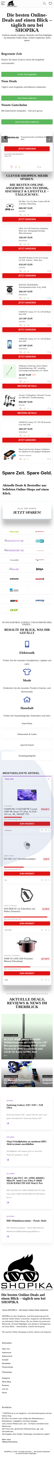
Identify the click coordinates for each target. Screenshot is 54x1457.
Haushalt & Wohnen (12, 955)
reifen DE (7, 156)
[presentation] (4, 139)
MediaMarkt (23, 241)
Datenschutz (7, 1356)
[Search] (44, 3)
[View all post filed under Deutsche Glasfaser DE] (14, 590)
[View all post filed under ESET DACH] (40, 541)
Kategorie (6, 1378)
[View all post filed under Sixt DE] (14, 569)
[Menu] (3, 3)
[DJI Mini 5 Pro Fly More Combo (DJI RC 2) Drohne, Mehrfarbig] (9, 206)
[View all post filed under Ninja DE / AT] (40, 569)
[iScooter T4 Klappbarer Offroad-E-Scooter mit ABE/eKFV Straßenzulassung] (9, 400)
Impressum (6, 1352)
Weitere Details (27, 386)
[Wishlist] (50, 3)
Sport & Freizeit (10, 905)
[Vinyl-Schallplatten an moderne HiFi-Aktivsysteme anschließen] (27, 1148)
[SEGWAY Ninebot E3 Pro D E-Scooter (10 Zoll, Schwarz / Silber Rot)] (9, 263)
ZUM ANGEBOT (27, 873)
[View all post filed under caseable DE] (14, 560)
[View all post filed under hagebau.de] (40, 532)
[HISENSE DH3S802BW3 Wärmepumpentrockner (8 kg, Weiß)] (9, 290)
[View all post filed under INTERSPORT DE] (14, 550)
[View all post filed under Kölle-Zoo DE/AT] (14, 532)
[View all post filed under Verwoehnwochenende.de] (40, 550)
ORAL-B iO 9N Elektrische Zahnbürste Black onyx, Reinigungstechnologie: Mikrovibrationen (33, 231)
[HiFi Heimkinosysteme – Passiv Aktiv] (27, 1227)
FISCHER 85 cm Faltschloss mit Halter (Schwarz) (19, 910)
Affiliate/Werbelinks (10, 1442)
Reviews (5, 1385)
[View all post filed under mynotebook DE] (40, 560)
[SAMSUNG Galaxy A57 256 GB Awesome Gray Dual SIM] (9, 427)
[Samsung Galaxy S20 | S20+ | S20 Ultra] (27, 1112)
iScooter (22, 405)
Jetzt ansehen (27, 149)
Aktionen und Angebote (13, 154)
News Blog (6, 1382)
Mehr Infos (6, 1439)
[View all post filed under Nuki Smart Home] (40, 590)
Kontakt (5, 1360)
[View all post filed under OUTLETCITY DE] (14, 541)
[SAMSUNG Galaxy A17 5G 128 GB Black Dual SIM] (9, 317)
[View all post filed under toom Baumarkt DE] (40, 579)
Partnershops (7, 1367)
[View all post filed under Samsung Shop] (14, 579)
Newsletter (6, 1363)
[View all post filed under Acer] (14, 610)
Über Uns (6, 1349)
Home (4, 1393)
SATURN (22, 211)
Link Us (5, 1389)
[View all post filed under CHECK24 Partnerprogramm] (40, 601)
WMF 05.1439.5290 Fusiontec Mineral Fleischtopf (18, 959)
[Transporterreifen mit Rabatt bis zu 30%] (11, 137)
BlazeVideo (23, 378)
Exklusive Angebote (25, 455)
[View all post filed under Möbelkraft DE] (14, 601)
